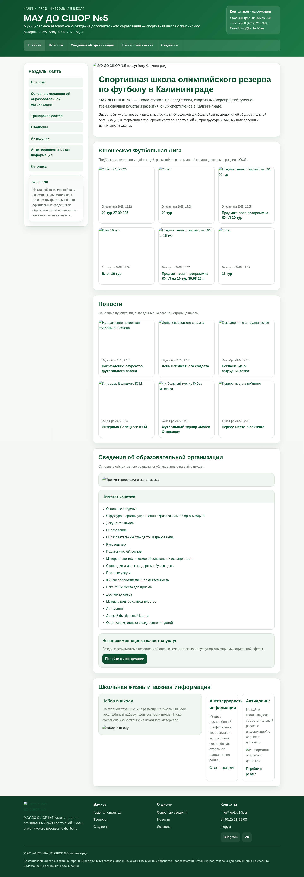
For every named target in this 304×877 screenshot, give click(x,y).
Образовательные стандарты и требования (139, 537)
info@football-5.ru (234, 812)
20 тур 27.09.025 (115, 213)
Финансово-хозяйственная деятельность (137, 580)
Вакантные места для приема (129, 587)
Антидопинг (41, 138)
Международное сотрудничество (131, 601)
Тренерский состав (137, 45)
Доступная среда (119, 594)
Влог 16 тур (111, 274)
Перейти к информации (124, 659)
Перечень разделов (118, 496)
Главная (34, 45)
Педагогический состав (124, 551)
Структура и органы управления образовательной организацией (155, 516)
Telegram (230, 837)
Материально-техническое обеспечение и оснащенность (149, 559)
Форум (226, 827)
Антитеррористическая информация (50, 152)
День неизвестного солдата (185, 366)
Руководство (116, 544)
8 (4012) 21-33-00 (234, 819)
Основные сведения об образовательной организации (50, 99)
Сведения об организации (92, 45)
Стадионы (169, 45)
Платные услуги (118, 573)
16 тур (227, 274)
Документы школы (120, 523)
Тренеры (100, 819)
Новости (56, 45)
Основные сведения (122, 509)
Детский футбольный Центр (127, 615)
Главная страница (107, 812)
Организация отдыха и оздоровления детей (139, 623)
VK (247, 837)
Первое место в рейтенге (243, 427)
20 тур (167, 213)
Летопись (39, 166)
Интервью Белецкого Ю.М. (125, 427)
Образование (116, 530)
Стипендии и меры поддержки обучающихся (140, 566)
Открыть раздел (221, 767)
